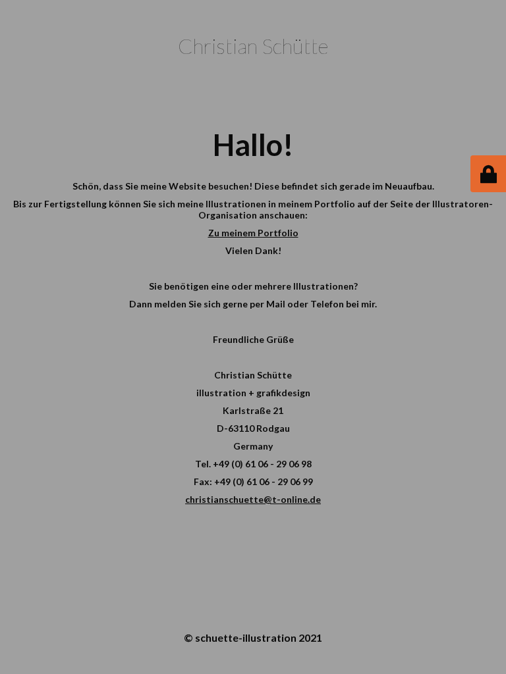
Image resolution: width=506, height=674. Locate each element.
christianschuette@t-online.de (253, 499)
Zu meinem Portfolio (253, 232)
